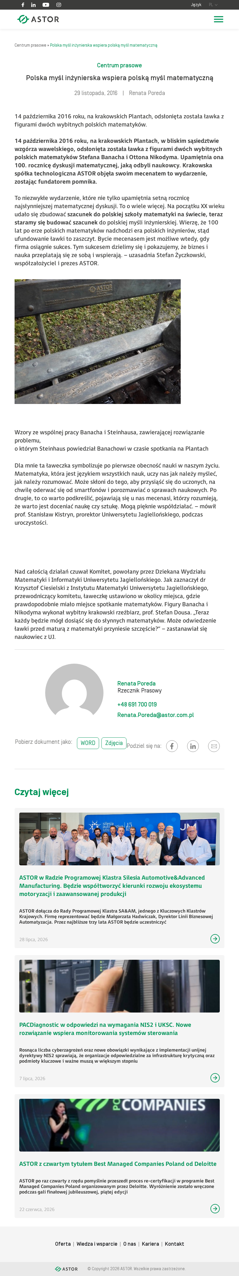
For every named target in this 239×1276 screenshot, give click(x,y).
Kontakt (174, 1244)
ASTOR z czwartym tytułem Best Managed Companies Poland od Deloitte (118, 1164)
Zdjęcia (114, 743)
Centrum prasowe (30, 45)
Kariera (150, 1244)
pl (211, 5)
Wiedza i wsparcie (97, 1244)
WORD (88, 743)
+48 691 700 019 (137, 705)
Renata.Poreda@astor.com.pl (155, 715)
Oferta (63, 1244)
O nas (129, 1244)
